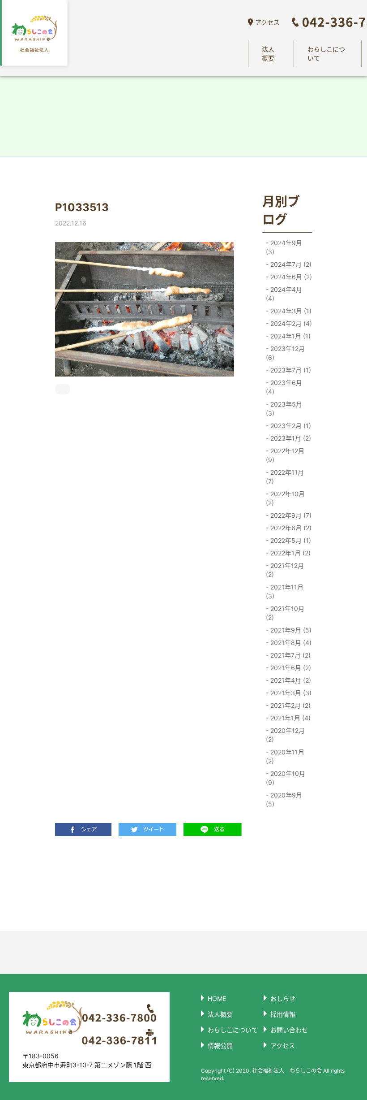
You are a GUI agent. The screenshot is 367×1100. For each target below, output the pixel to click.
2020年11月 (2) (285, 756)
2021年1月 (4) (290, 718)
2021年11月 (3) (284, 591)
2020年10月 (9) (285, 778)
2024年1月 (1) (290, 336)
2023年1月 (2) (290, 438)
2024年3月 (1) (290, 311)
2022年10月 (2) (285, 498)
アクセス (267, 22)
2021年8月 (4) (290, 642)
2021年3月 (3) (290, 693)
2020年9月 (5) (284, 799)
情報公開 (220, 1045)
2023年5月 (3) (284, 408)
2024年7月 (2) (290, 264)
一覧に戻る (145, 883)
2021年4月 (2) (290, 680)
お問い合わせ (289, 1030)
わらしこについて (326, 53)
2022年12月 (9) (285, 455)
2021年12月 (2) (285, 570)
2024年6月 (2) (290, 277)
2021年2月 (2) (290, 705)
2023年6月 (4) (284, 387)
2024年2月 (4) (290, 323)
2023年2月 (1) (290, 425)
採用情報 (282, 1014)
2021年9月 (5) (290, 630)
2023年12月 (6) (285, 353)
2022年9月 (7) (290, 515)
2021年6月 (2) (290, 667)
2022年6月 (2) (290, 528)
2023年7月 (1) (290, 370)
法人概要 (268, 53)
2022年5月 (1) (290, 540)
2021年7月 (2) (290, 655)
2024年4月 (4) (284, 294)
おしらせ (282, 998)
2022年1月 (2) (290, 553)
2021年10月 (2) (285, 613)
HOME (217, 998)
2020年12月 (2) (285, 735)
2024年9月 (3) (284, 247)
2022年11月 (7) (285, 476)
